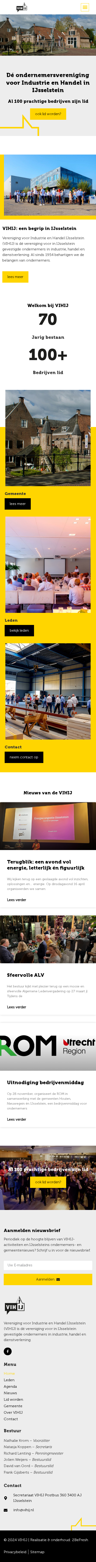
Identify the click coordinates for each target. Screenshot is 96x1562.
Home (9, 1374)
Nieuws (10, 1393)
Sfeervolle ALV (25, 975)
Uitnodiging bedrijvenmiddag (45, 1082)
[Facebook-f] (8, 1351)
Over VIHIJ (13, 1413)
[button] (85, 7)
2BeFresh (80, 1540)
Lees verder (16, 900)
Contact (11, 1419)
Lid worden (13, 1400)
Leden (9, 1380)
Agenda (10, 1387)
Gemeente (13, 1406)
